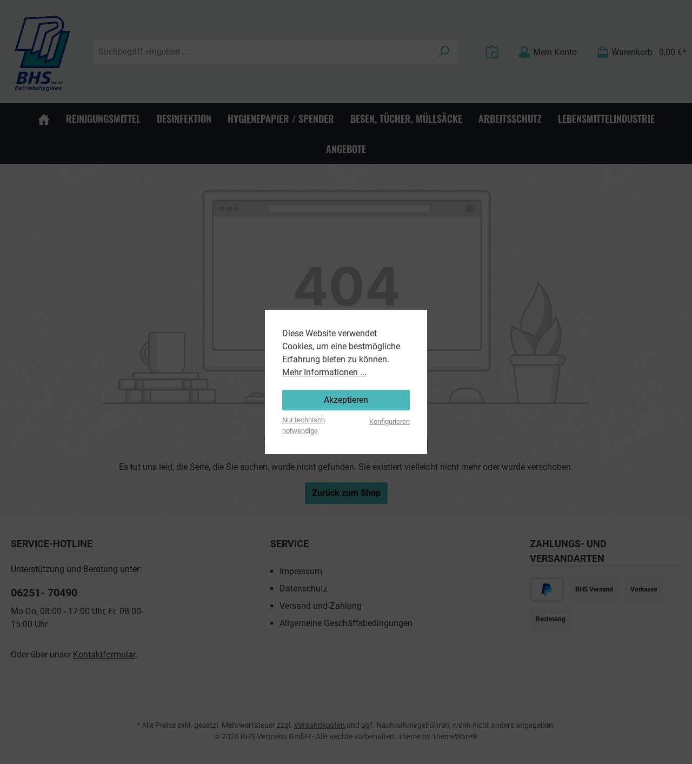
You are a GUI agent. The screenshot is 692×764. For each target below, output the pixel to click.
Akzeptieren (346, 400)
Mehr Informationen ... (324, 372)
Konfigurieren (389, 421)
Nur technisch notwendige (303, 425)
